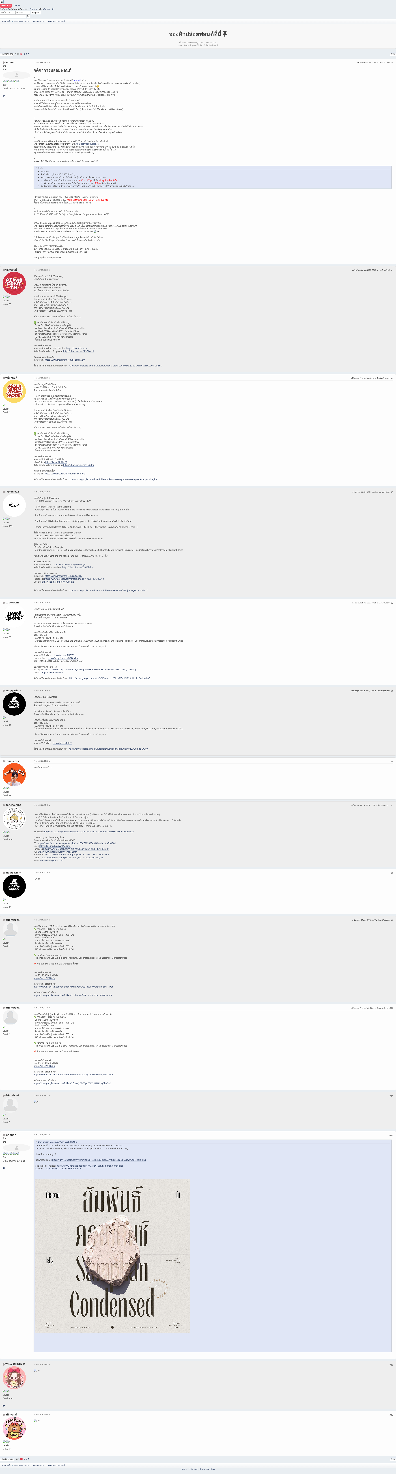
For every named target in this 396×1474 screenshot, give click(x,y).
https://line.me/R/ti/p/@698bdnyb (69, 564)
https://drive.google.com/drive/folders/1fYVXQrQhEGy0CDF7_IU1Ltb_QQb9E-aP (72, 1083)
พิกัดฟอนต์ (11, 269)
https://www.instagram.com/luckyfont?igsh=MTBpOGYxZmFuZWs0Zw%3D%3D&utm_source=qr (91, 669)
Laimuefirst (12, 761)
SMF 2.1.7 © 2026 (189, 1469)
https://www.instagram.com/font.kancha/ (57, 851)
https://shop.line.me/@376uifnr (63, 658)
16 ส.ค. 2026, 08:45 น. (42, 492)
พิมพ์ (393, 54)
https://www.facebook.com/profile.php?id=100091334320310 (74, 578)
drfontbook (12, 919)
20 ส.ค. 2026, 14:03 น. (42, 1364)
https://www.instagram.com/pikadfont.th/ (65, 359)
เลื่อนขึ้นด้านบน (7, 1459)
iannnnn (10, 62)
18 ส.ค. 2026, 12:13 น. (42, 805)
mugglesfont (13, 690)
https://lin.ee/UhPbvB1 (56, 462)
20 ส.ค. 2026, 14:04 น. (42, 1414)
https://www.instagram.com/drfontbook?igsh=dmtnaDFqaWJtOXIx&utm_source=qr (73, 986)
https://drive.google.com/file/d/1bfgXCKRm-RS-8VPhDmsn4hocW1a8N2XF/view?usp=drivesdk (89, 831)
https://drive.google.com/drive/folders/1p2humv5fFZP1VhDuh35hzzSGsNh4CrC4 (73, 995)
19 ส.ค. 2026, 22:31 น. (42, 920)
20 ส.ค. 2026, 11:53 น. (42, 1135)
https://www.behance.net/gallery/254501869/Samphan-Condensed (90, 1165)
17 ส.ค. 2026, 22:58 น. (42, 761)
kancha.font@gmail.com (51, 860)
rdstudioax (12, 491)
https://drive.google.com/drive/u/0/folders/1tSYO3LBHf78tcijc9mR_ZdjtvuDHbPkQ (108, 590)
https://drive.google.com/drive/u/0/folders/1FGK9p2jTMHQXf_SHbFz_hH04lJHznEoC (109, 678)
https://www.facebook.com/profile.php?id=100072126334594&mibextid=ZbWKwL (77, 843)
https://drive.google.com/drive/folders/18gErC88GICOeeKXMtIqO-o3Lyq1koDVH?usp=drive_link (115, 365)
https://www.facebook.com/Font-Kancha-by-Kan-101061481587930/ (76, 849)
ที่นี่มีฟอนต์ (11, 377)
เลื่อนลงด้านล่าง (7, 54)
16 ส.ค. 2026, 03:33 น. (42, 270)
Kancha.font (13, 805)
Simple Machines (207, 1469)
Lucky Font (12, 602)
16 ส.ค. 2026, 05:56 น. (42, 378)
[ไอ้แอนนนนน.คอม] (4, 95)
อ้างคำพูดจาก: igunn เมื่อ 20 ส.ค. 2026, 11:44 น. (57, 1142)
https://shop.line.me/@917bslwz (78, 465)
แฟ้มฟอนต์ (11, 1414)
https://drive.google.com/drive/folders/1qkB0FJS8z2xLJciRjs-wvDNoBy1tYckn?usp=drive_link (113, 479)
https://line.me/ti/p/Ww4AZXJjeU (55, 846)
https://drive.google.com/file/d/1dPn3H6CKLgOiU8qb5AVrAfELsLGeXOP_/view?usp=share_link (99, 1159)
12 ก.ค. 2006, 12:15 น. (42, 62)
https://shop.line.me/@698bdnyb (78, 567)
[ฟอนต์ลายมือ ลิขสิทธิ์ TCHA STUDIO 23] (4, 1405)
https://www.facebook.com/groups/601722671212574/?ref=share (77, 854)
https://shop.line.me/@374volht (78, 351)
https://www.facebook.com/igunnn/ (63, 1168)
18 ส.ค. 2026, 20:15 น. (42, 872)
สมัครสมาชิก (48, 9)
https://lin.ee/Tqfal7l (62, 743)
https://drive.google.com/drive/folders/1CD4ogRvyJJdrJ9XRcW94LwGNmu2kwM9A (108, 748)
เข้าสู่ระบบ (33, 9)
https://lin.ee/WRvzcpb (77, 348)
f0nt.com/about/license (87, 143)
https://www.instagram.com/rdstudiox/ (63, 576)
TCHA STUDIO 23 (15, 1364)
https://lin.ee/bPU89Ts (63, 655)
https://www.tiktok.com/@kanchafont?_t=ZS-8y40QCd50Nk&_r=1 (72, 857)
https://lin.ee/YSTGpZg (44, 978)
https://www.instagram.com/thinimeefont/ (65, 473)
